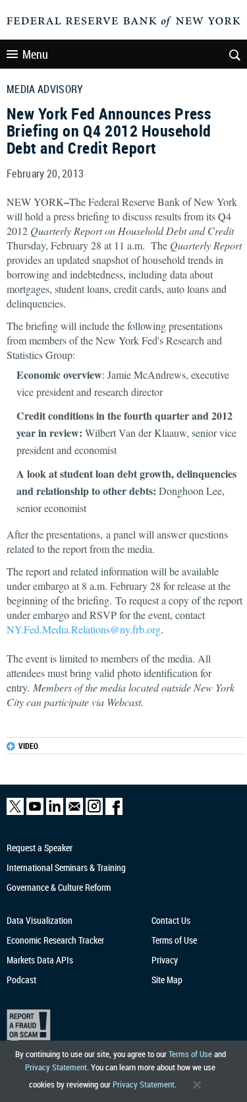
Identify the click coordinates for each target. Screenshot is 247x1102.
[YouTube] (34, 812)
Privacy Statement (56, 1067)
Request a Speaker (39, 847)
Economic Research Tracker (55, 940)
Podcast (21, 979)
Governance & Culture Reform (59, 887)
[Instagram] (94, 812)
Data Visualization (39, 920)
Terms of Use (190, 1054)
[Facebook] (114, 812)
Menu (35, 54)
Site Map (166, 979)
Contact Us (170, 920)
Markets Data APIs (40, 960)
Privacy (164, 960)
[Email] (74, 812)
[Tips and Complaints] (118, 1027)
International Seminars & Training (66, 867)
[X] (15, 812)
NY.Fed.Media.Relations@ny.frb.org (84, 629)
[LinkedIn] (54, 812)
